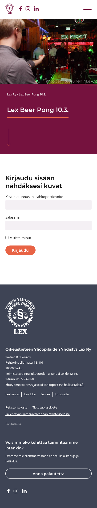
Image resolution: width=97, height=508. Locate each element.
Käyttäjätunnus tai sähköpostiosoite (34, 196)
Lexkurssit (12, 394)
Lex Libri (30, 394)
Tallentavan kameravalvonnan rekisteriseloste (37, 414)
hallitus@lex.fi (74, 385)
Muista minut (19, 237)
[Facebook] (20, 9)
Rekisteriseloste (16, 407)
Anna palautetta (49, 473)
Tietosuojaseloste (44, 407)
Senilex (45, 394)
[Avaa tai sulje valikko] (87, 9)
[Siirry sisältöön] (9, 138)
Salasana (12, 217)
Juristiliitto (62, 394)
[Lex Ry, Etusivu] (9, 9)
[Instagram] (28, 9)
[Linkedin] (36, 9)
